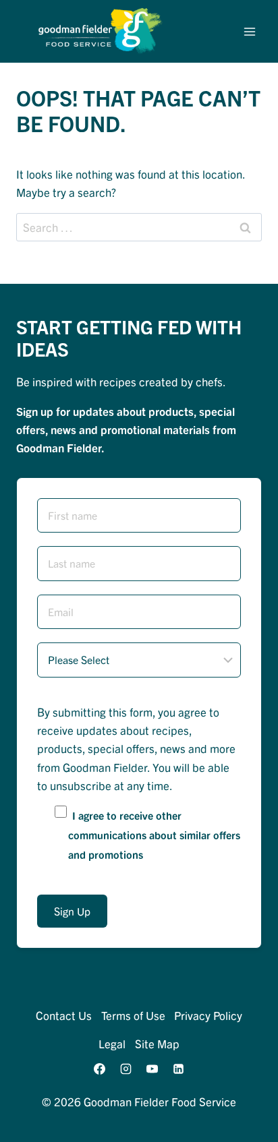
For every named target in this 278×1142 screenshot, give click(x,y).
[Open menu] (249, 31)
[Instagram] (125, 1069)
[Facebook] (99, 1069)
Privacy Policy (208, 1015)
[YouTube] (152, 1069)
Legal (112, 1043)
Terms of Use (133, 1015)
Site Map (157, 1043)
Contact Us (64, 1015)
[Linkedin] (178, 1069)
